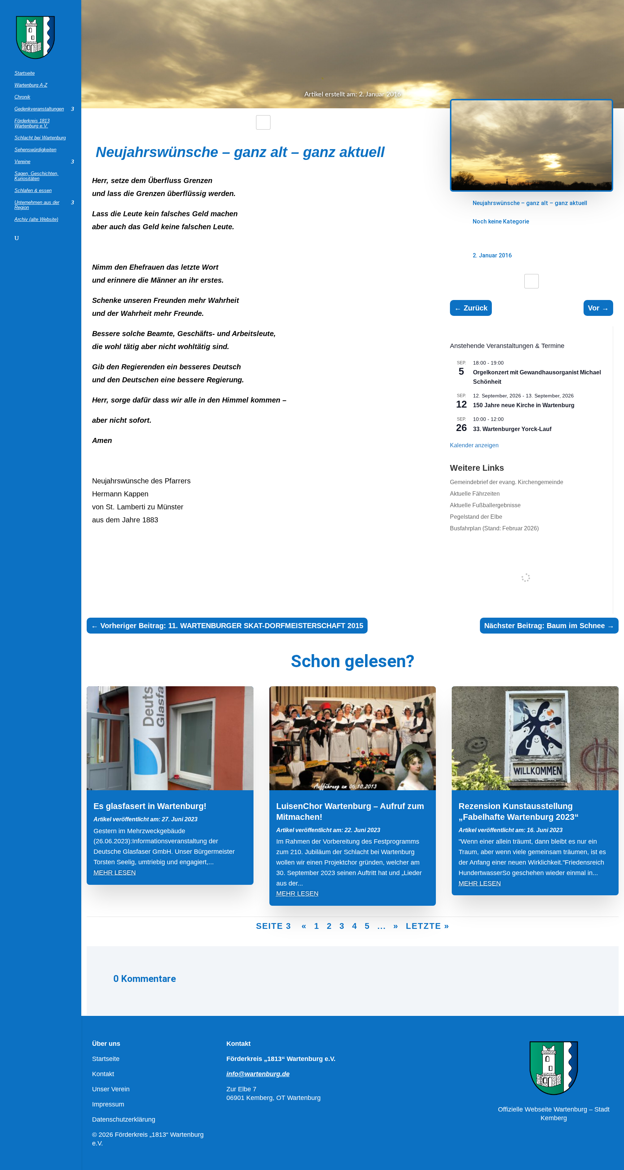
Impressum (108, 1104)
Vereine (22, 161)
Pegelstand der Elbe (476, 517)
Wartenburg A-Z (30, 85)
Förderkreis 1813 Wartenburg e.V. (31, 123)
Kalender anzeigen (474, 445)
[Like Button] (263, 122)
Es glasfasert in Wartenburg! (150, 806)
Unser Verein (111, 1089)
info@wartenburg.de (258, 1074)
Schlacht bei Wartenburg (40, 137)
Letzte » (428, 926)
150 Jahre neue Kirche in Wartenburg (524, 405)
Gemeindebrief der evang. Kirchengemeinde (506, 482)
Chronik (22, 97)
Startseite (24, 73)
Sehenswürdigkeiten (35, 149)
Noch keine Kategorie (501, 221)
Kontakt (103, 1074)
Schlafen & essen (33, 190)
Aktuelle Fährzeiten (475, 494)
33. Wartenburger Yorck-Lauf (512, 429)
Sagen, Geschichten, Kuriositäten (36, 176)
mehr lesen (115, 872)
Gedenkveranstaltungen (39, 109)
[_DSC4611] (531, 190)
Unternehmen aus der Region (36, 205)
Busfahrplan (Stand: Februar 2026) (494, 528)
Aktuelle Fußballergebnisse (485, 505)
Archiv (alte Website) (36, 219)
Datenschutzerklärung (123, 1119)
